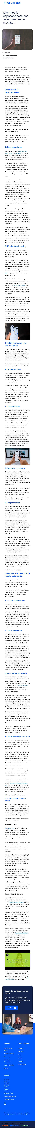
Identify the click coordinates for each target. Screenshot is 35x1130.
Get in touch (10, 1007)
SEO (6, 273)
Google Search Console (16, 902)
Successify (7, 1056)
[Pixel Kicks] (12, 3)
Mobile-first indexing (19, 285)
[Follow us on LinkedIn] (5, 1104)
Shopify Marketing (9, 1053)
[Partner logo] (5, 1125)
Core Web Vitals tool (21, 933)
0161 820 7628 (8, 1093)
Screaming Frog (9, 828)
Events (20, 1058)
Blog (19, 1054)
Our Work (21, 1051)
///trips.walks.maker (9, 1099)
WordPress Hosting (9, 1065)
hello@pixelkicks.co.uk (10, 1096)
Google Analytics (23, 685)
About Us (20, 1048)
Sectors (6, 1068)
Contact (20, 1061)
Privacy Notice (22, 1064)
